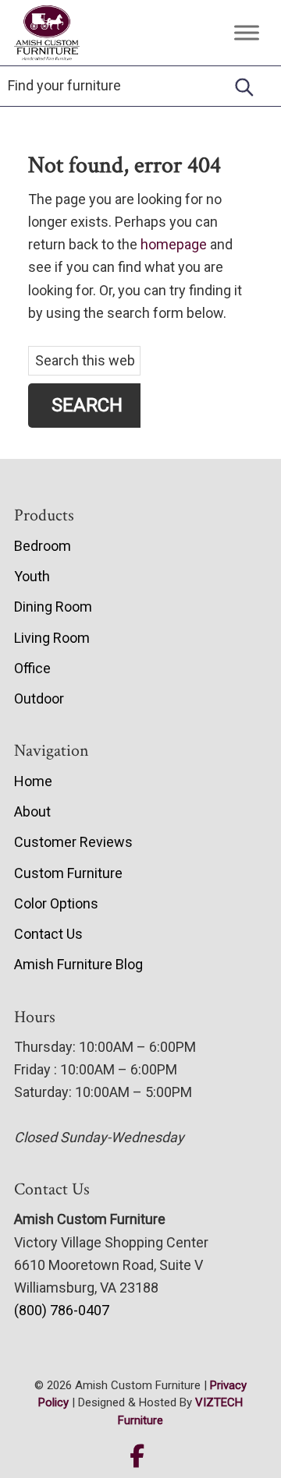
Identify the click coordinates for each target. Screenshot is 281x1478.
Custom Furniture (68, 873)
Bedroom (42, 546)
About (32, 811)
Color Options (56, 903)
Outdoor (39, 698)
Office (32, 668)
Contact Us (48, 934)
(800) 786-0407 (61, 1310)
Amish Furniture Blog (78, 964)
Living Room (52, 638)
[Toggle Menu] (246, 32)
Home (33, 781)
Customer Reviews (73, 842)
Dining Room (53, 606)
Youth (32, 576)
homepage (173, 244)
